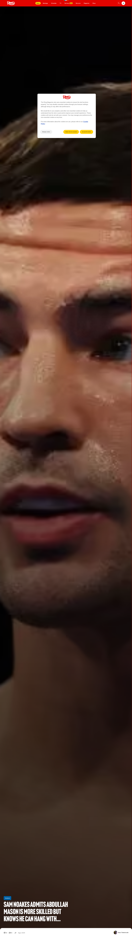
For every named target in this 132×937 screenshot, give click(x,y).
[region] (66, 116)
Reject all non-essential (71, 131)
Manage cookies (46, 131)
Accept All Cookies (86, 131)
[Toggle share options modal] (15, 933)
